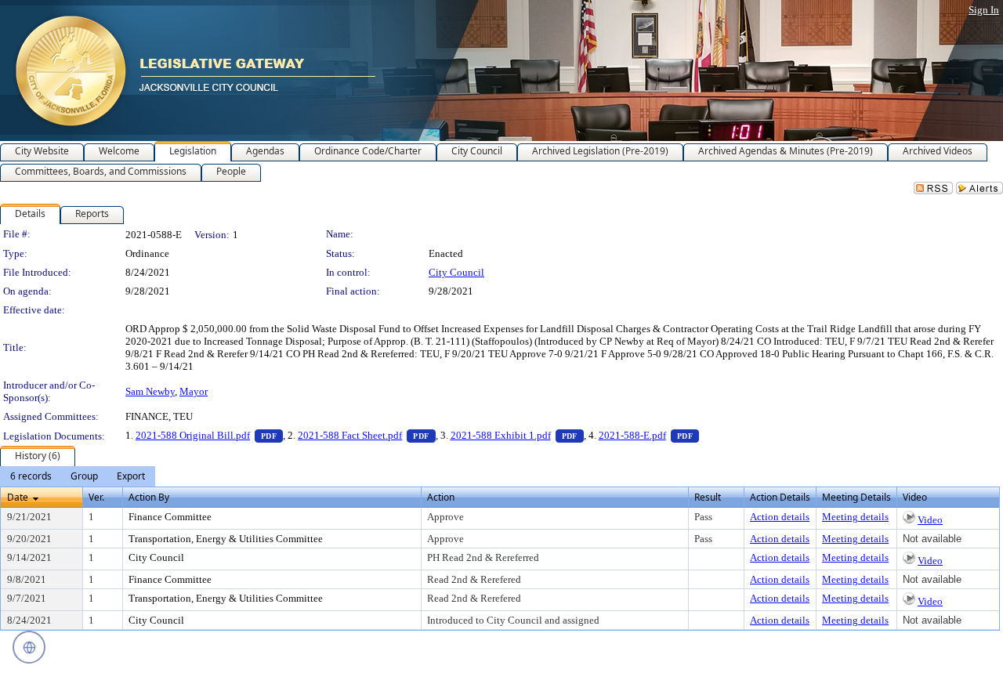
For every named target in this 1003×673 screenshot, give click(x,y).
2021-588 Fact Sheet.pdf (366, 435)
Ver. (96, 497)
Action (440, 497)
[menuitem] (31, 476)
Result (707, 497)
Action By (149, 497)
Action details (779, 517)
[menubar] (77, 476)
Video (930, 520)
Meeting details (855, 517)
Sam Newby (150, 391)
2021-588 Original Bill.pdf (209, 435)
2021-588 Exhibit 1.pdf (517, 435)
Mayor (193, 391)
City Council (456, 272)
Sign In (984, 10)
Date (17, 497)
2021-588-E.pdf (649, 435)
